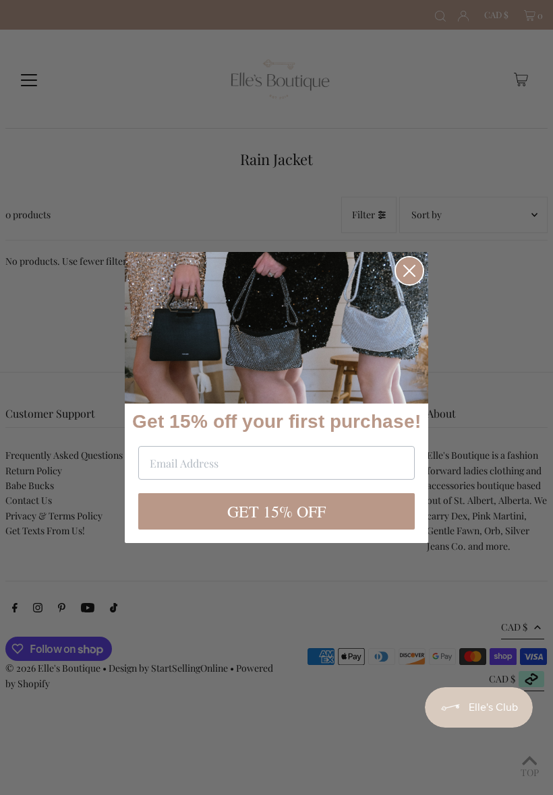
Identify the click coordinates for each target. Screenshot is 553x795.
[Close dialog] (409, 270)
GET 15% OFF (276, 511)
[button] (276, 328)
